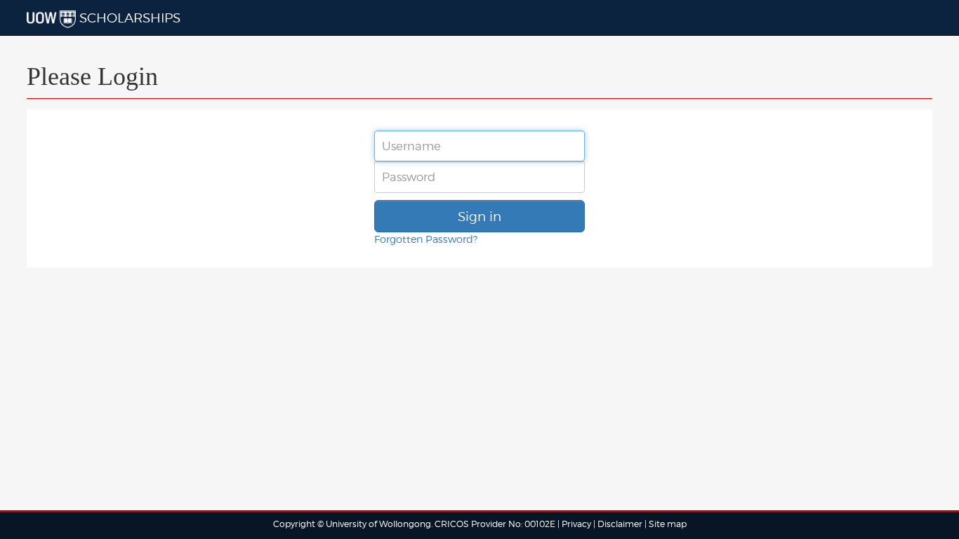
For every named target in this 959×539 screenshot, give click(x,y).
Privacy (576, 524)
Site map (668, 524)
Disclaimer (620, 524)
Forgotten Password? (425, 239)
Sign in (479, 216)
